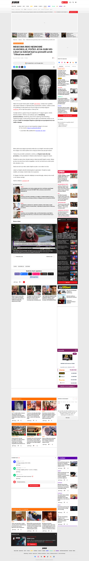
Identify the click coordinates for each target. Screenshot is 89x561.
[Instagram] (62, 62)
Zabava (20, 39)
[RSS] (73, 62)
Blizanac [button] (64, 401)
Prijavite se (32, 544)
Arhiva (48, 553)
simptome (16, 109)
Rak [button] (67, 401)
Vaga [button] (76, 401)
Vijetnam (27, 266)
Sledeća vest (49, 256)
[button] (53, 58)
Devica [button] (72, 401)
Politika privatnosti (54, 553)
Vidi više (68, 417)
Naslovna (15, 39)
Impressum (35, 553)
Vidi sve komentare (34, 485)
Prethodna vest (19, 256)
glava (15, 266)
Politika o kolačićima (42, 553)
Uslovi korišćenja (61, 553)
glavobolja (37, 103)
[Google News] (76, 62)
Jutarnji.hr (24, 180)
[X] (64, 62)
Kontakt (30, 553)
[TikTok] (70, 62)
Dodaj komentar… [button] (21, 482)
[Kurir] (15, 2)
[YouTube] (67, 62)
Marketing (26, 553)
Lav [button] (70, 401)
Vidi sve (67, 282)
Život (24, 39)
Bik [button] (61, 401)
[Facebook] (59, 62)
